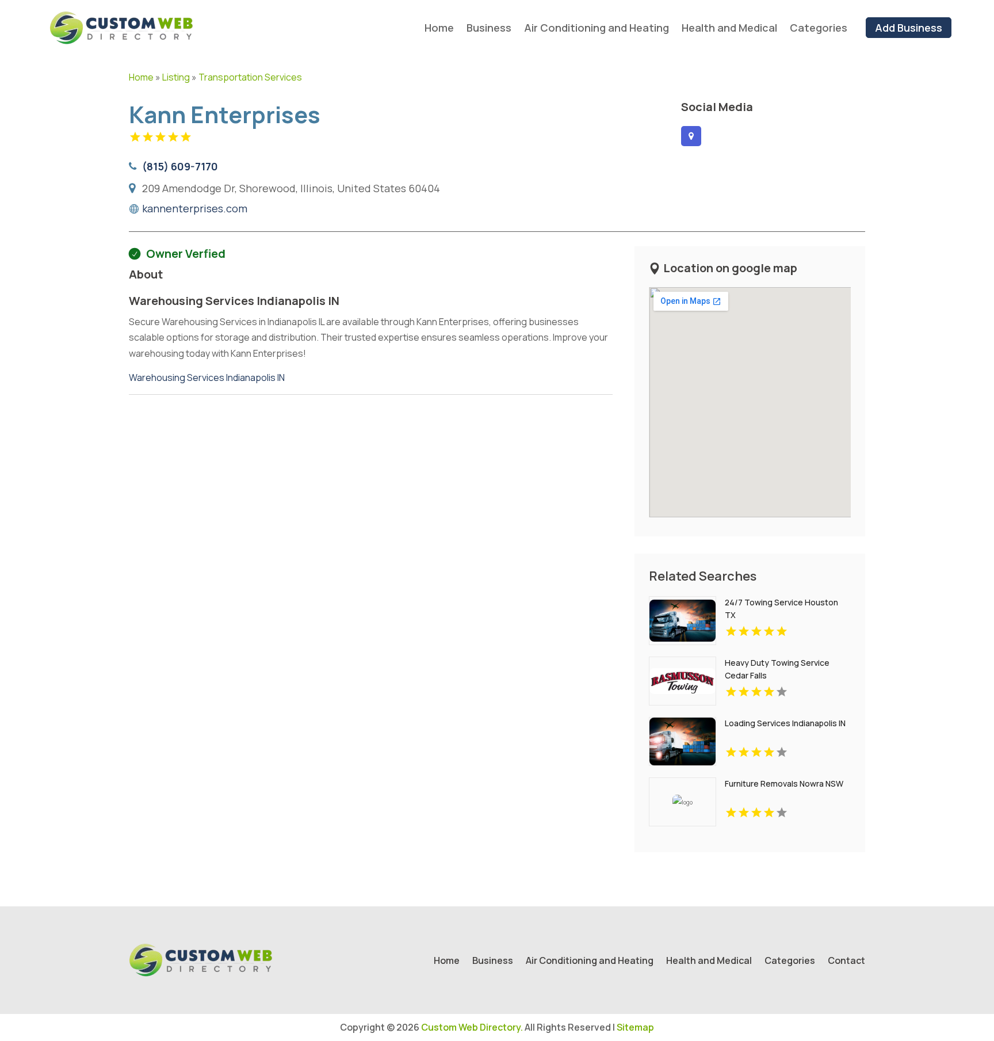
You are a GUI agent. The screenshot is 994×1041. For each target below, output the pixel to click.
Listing (176, 77)
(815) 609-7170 (180, 166)
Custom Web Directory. (472, 1027)
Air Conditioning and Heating (596, 28)
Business (489, 28)
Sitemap (635, 1027)
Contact (846, 961)
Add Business (908, 28)
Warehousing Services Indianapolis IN (207, 377)
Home (439, 28)
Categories (818, 28)
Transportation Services (250, 77)
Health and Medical (729, 28)
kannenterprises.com (194, 208)
